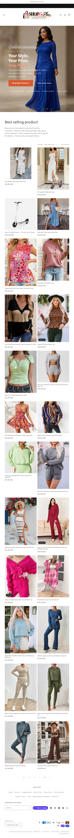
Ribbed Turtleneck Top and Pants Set (15, 766)
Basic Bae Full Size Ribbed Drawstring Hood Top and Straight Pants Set (52, 548)
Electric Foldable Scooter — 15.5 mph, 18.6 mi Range (20, 232)
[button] (4, 15)
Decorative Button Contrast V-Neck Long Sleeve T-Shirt (20, 344)
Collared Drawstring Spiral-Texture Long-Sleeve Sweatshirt (18, 476)
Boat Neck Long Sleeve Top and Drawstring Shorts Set (52, 491)
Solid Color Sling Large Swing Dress (47, 232)
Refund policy (36, 831)
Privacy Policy (48, 792)
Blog (29, 796)
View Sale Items (44, 83)
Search (11, 792)
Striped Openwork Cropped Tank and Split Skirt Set (19, 547)
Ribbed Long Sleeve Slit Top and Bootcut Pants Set (51, 656)
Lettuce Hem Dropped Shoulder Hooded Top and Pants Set (52, 714)
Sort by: (40, 144)
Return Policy (38, 792)
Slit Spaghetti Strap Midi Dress (46, 192)
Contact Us (55, 796)
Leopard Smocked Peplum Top (46, 344)
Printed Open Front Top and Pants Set (48, 600)
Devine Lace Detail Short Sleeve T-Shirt (16, 395)
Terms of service (55, 831)
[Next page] (50, 777)
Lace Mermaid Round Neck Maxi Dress (15, 181)
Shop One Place (18, 831)
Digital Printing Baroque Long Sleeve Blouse (50, 435)
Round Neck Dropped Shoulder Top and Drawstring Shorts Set (19, 656)
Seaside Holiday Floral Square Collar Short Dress (18, 435)
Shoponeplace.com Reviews (41, 796)
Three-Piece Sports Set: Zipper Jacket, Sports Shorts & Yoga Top (52, 385)
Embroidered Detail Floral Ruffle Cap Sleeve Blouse (19, 288)
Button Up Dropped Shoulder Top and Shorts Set (18, 600)
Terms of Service (59, 792)
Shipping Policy (27, 792)
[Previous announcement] (4, 6)
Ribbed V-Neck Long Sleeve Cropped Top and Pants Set (20, 713)
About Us (17, 792)
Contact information (64, 833)
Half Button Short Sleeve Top (45, 283)
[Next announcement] (70, 6)
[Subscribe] (30, 808)
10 (44, 777)
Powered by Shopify (27, 831)
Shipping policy (65, 831)
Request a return (21, 796)
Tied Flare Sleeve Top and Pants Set (47, 766)
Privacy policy (45, 831)
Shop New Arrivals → (21, 83)
